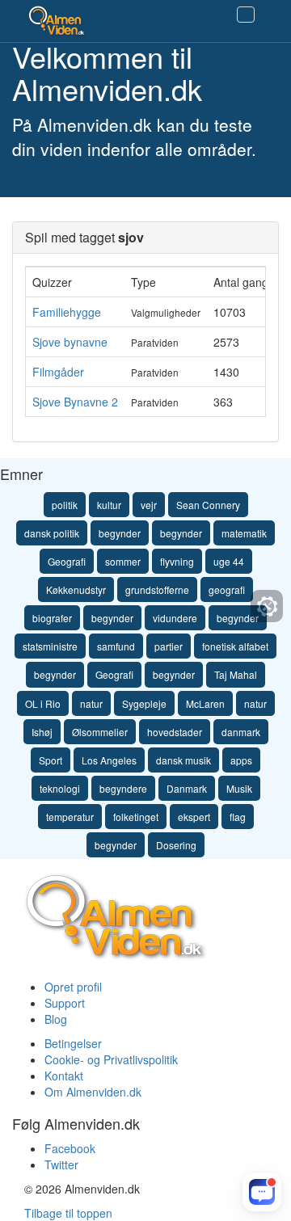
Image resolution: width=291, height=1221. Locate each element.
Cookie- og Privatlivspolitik (111, 1059)
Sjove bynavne (70, 342)
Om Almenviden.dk (92, 1092)
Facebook (69, 1148)
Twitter (61, 1164)
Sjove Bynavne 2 (75, 402)
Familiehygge (66, 312)
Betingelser (73, 1043)
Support (64, 1003)
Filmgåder (58, 372)
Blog (55, 1019)
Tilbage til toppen (68, 1213)
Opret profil (73, 987)
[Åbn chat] (261, 1192)
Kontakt (63, 1075)
